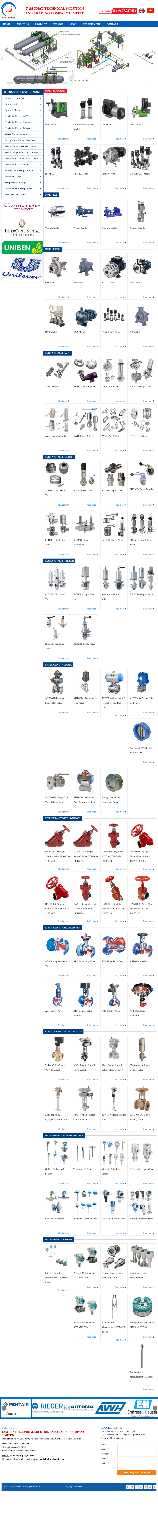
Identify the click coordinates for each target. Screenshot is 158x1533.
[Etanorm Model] (114, 224)
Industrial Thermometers (85, 1218)
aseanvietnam (78, 1486)
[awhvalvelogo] (47, 1418)
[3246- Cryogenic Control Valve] (114, 1110)
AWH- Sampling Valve (56, 436)
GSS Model (50, 282)
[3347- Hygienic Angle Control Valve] (85, 1110)
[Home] (8, 18)
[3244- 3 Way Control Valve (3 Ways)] (57, 1061)
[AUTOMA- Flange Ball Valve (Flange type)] (57, 793)
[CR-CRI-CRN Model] (142, 169)
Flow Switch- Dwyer (16, 195)
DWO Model (136, 282)
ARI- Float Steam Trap (112, 961)
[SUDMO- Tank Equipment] (85, 536)
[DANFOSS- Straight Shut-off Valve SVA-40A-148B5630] (57, 847)
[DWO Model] (142, 278)
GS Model (135, 332)
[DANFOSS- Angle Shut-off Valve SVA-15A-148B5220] (85, 900)
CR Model (50, 174)
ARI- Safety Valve (54, 1011)
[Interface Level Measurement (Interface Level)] (57, 1269)
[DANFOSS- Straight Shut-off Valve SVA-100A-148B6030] (142, 847)
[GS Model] (142, 328)
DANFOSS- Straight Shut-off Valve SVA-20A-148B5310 (85, 856)
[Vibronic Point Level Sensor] (114, 1165)
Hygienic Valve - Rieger (17, 128)
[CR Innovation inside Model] (85, 120)
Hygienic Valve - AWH (17, 116)
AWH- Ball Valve (110, 386)
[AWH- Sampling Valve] (57, 432)
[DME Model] (57, 120)
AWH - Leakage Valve (141, 386)
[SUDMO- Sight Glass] (114, 486)
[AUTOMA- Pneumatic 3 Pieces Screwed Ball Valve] (114, 694)
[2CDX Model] (114, 278)
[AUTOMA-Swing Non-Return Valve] (142, 743)
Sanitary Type (108, 174)
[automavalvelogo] (16, 1418)
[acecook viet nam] (22, 258)
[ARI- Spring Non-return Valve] (57, 957)
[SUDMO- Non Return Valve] (57, 486)
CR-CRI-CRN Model (140, 174)
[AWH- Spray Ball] (85, 432)
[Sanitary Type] (114, 169)
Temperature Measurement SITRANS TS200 (141, 1377)
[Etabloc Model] (85, 224)
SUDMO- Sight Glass (112, 490)
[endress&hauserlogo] (79, 1418)
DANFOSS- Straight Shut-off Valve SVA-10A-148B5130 (114, 909)
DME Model (51, 124)
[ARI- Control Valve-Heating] (85, 1006)
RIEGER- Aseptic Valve (141, 594)
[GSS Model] (57, 278)
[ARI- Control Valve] (114, 1006)
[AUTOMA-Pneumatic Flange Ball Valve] (57, 694)
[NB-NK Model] (85, 169)
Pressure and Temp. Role (18, 189)
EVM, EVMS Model (111, 332)
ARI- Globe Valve (138, 961)
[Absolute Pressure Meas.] (142, 1214)
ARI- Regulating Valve (84, 961)
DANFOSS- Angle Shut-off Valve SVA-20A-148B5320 (113, 856)
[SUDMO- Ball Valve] (85, 486)
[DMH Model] (142, 120)
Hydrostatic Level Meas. (141, 1169)
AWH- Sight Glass (139, 436)
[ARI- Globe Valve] (142, 957)
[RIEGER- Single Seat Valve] (85, 590)
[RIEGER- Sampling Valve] (57, 640)
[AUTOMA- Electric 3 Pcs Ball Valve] (142, 694)
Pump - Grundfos (14, 98)
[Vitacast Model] (57, 224)
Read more (63, 139)
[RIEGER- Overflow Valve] (114, 590)
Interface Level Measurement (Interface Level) (56, 1278)
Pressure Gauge (13, 176)
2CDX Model (108, 282)
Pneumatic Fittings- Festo (19, 170)
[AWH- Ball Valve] (114, 382)
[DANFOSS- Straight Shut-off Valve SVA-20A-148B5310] (85, 847)
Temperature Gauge (15, 182)
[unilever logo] (22, 235)
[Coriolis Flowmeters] (57, 1214)
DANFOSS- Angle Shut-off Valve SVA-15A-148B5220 (85, 909)
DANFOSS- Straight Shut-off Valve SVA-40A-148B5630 (57, 856)
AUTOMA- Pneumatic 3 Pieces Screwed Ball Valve (113, 703)
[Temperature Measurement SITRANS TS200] (142, 1368)
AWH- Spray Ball (81, 436)
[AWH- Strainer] (57, 382)
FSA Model (78, 282)
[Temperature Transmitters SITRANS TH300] (142, 1318)
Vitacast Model (52, 228)
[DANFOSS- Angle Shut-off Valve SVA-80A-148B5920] (142, 900)
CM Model (107, 124)
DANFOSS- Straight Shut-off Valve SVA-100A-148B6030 (140, 856)
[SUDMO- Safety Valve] (114, 536)
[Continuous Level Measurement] (142, 1269)
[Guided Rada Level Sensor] (57, 1165)
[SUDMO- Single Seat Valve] (57, 536)
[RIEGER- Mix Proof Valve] (57, 590)
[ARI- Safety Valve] (57, 1006)
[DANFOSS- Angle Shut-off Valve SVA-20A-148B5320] (114, 847)
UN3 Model (51, 332)
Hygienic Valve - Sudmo (18, 122)
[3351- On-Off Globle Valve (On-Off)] (142, 1110)
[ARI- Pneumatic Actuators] (142, 1006)
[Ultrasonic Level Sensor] (114, 1214)
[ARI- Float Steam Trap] (114, 957)
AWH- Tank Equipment (84, 386)
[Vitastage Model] (142, 224)
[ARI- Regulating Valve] (85, 957)
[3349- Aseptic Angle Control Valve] (142, 1061)
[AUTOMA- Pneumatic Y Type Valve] (85, 694)
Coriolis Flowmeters (54, 1218)
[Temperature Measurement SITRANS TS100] (114, 1318)
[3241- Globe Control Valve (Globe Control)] (114, 1061)
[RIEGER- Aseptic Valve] (142, 590)
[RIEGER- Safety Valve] (85, 640)
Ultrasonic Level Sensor (113, 1218)
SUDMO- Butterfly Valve (142, 489)
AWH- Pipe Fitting (110, 436)
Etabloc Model (80, 228)
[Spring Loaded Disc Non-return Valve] (114, 793)
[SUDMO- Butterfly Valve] (142, 485)
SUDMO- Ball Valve (83, 490)
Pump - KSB (11, 104)
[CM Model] (114, 120)
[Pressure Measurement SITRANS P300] (114, 1269)
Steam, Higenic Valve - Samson (21, 152)
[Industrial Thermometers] (85, 1214)
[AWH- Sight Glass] (142, 432)
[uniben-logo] (22, 211)
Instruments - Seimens (17, 164)
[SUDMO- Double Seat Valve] (142, 536)
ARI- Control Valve (111, 1011)
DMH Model (136, 124)
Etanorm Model (109, 228)
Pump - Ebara (12, 110)
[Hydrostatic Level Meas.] (142, 1165)
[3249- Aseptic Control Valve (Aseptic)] (85, 1061)
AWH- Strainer (52, 386)
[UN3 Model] (57, 328)
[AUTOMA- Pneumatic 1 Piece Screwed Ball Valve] (85, 793)
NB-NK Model (80, 174)
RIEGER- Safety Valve (84, 644)
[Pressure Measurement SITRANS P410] (85, 1269)
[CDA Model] (85, 328)
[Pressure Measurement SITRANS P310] (85, 1318)
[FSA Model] (85, 278)
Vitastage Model (138, 228)
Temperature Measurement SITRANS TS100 (113, 1327)
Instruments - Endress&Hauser (21, 158)
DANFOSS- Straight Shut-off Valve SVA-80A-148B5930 (57, 909)
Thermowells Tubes (82, 1169)
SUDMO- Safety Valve (112, 540)
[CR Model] (57, 170)
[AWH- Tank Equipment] (85, 382)
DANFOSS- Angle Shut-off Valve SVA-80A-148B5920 (141, 909)
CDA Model (79, 332)
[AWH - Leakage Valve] (142, 382)
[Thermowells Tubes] (85, 1165)
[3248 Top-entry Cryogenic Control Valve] (57, 1110)
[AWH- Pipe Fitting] (114, 432)
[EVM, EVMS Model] (114, 328)
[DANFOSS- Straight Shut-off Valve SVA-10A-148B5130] (114, 900)
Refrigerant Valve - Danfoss (20, 140)
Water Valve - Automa (17, 134)
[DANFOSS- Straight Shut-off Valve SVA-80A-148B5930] (57, 900)
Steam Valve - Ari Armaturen (20, 146)
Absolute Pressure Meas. (142, 1218)
